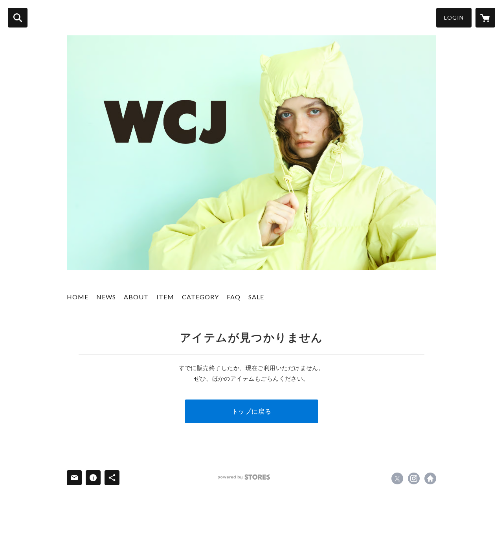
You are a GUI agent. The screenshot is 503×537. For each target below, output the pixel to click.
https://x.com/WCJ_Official (397, 478)
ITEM (165, 297)
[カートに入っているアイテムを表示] (485, 17)
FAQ (233, 297)
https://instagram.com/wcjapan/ (414, 478)
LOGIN (454, 17)
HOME (77, 297)
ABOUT (136, 297)
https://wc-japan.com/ (430, 478)
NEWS (106, 297)
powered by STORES (244, 477)
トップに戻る (252, 411)
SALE (256, 297)
